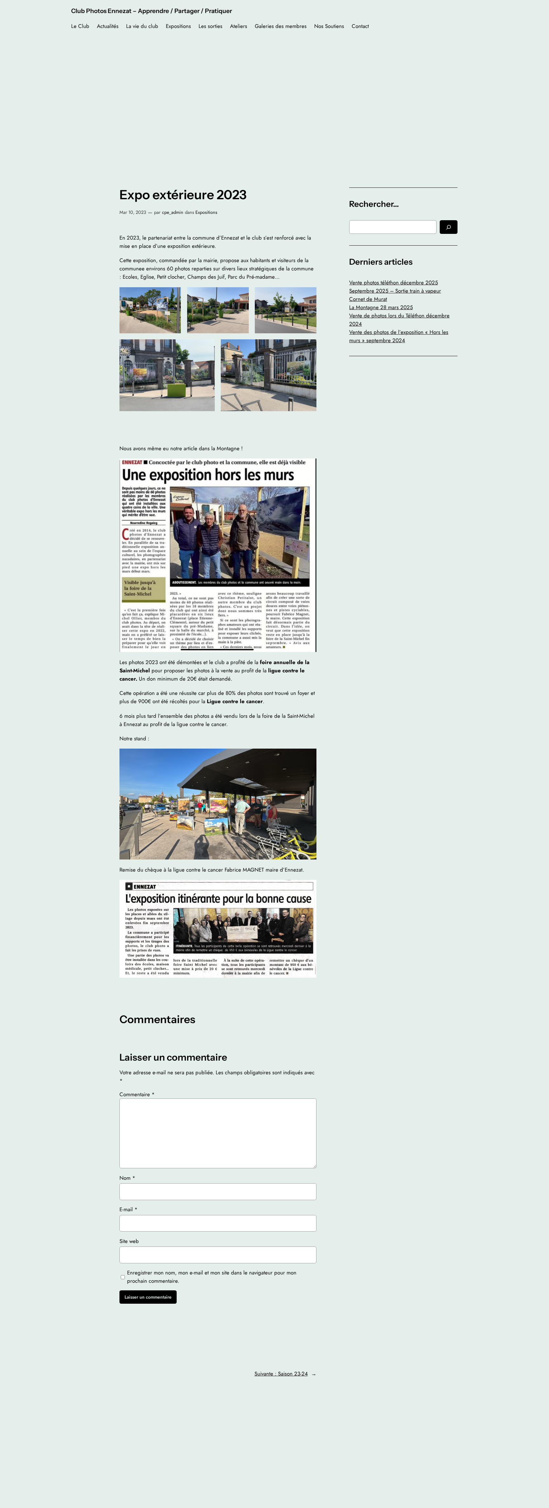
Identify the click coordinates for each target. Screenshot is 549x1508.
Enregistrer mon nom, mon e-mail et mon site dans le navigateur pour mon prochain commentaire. (211, 1277)
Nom (127, 1178)
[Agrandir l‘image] (172, 295)
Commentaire (137, 1094)
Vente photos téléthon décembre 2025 (393, 282)
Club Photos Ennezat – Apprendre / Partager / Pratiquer (151, 11)
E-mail (128, 1209)
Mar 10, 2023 (132, 212)
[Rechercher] (449, 227)
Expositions (206, 212)
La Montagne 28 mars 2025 (381, 307)
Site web (129, 1241)
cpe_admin (172, 212)
